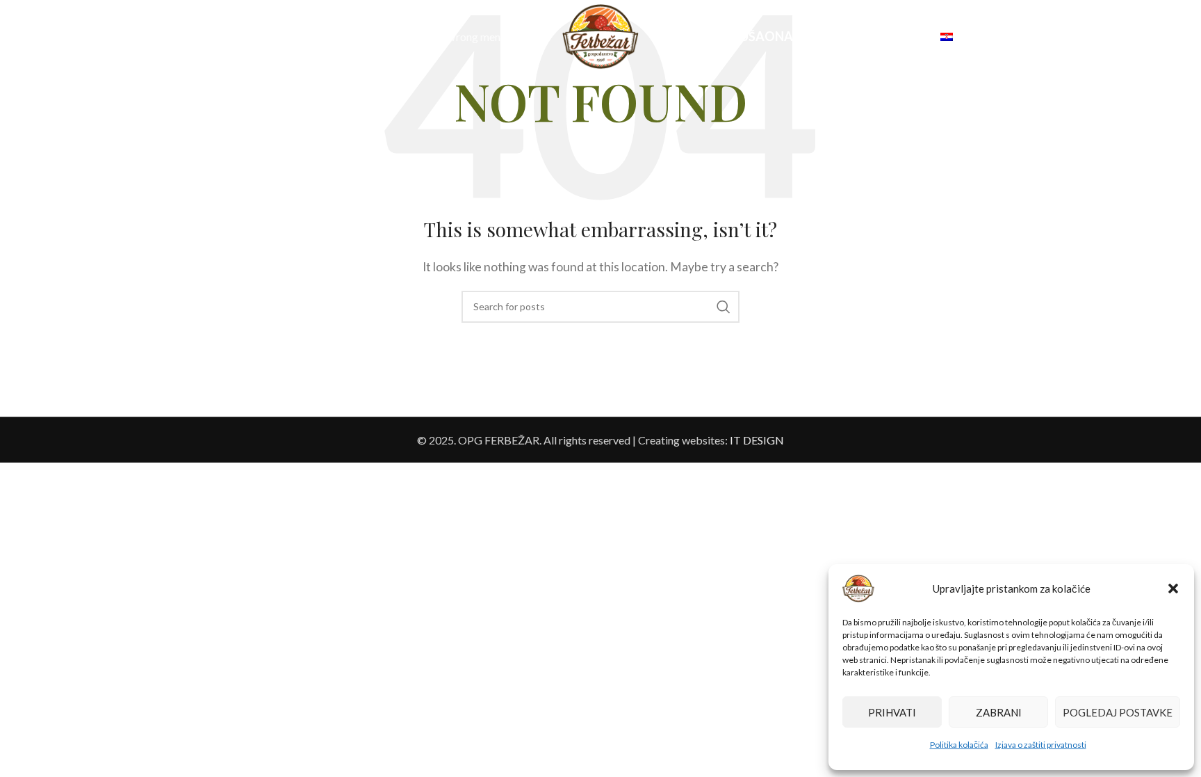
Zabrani (999, 712)
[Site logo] (600, 35)
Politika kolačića (959, 744)
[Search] (47, 37)
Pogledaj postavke (1118, 712)
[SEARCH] (724, 307)
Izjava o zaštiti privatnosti (1040, 744)
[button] (1173, 588)
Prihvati (892, 712)
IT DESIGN (757, 440)
